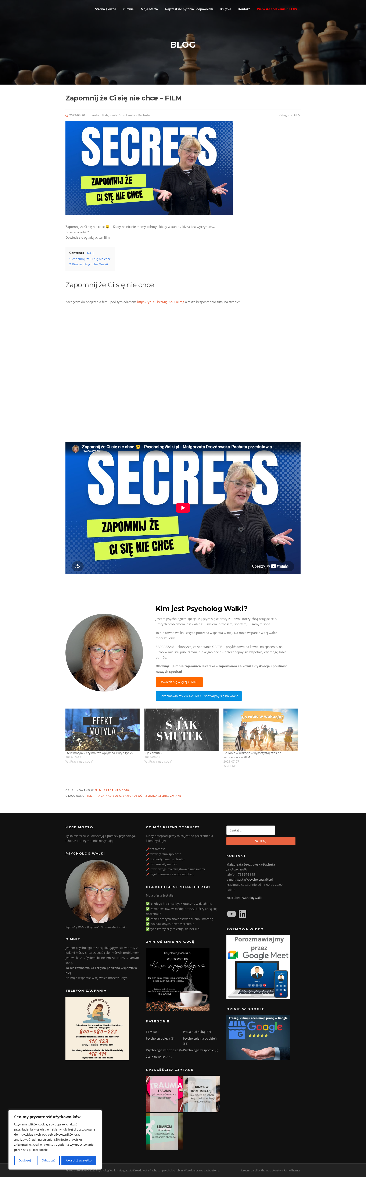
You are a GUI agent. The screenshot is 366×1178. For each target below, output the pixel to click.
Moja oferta (149, 9)
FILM (297, 115)
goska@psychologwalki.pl (255, 879)
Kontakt (244, 9)
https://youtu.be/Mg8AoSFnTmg (160, 302)
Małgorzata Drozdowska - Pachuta (126, 115)
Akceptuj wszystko (79, 1160)
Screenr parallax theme (254, 1170)
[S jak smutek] (181, 730)
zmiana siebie (157, 796)
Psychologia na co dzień (200, 1038)
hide (89, 253)
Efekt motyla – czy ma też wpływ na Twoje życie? (99, 753)
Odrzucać (48, 1160)
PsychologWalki (251, 898)
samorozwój (133, 796)
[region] (55, 1140)
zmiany (176, 796)
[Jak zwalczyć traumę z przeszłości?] (164, 1094)
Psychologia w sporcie (198, 1050)
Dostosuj (25, 1160)
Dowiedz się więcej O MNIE (179, 682)
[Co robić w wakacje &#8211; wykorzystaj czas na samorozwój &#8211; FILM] (260, 730)
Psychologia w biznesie (162, 1050)
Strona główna (105, 9)
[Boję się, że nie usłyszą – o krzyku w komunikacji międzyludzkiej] (201, 1094)
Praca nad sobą (117, 790)
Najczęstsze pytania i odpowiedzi (189, 9)
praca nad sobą (108, 796)
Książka (225, 9)
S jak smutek (153, 753)
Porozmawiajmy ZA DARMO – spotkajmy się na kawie (198, 696)
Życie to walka (156, 1057)
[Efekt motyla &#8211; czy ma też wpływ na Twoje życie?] (102, 730)
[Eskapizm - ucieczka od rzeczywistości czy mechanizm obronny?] (164, 1131)
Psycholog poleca (158, 1038)
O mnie (128, 9)
